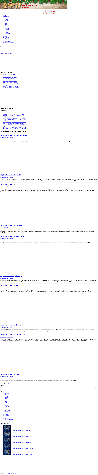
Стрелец (10, 85)
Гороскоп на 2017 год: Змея (9, 285)
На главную (3, 53)
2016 (8, 53)
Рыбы (10, 88)
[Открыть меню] (0, 46)
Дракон (14, 119)
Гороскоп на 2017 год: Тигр (9, 374)
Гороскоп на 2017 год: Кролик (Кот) (12, 335)
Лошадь (14, 122)
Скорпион (11, 83)
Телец (9, 75)
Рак (8, 78)
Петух (14, 126)
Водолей (11, 87)
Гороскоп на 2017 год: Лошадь (11, 276)
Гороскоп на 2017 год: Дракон (10, 325)
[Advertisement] (49, 62)
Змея (13, 120)
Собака (14, 127)
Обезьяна (15, 124)
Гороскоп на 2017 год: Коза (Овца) (12, 236)
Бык (13, 115)
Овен (9, 74)
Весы (10, 82)
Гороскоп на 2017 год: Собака (10, 175)
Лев (9, 79)
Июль (11, 53)
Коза (13, 123)
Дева (10, 81)
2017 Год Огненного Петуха (10, 473)
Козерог (10, 86)
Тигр (14, 116)
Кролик (14, 118)
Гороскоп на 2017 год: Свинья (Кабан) (13, 135)
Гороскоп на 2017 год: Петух (10, 184)
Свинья (14, 128)
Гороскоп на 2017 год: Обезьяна (11, 225)
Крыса (14, 114)
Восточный (10, 137)
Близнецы (10, 77)
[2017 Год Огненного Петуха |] (33, 8)
